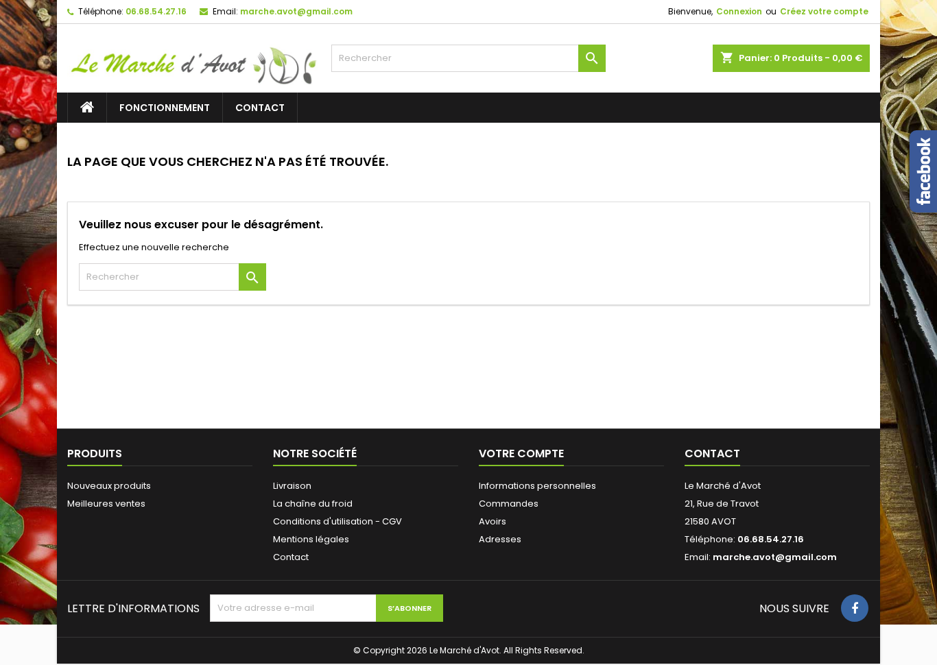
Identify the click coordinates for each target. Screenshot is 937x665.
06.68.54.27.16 (156, 11)
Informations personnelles (537, 485)
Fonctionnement (164, 107)
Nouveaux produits (109, 485)
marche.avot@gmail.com (296, 11)
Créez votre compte (824, 11)
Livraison (292, 485)
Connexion (739, 11)
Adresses (500, 539)
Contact (260, 107)
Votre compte (521, 453)
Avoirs (492, 521)
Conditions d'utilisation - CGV (337, 521)
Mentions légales (311, 539)
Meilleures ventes (106, 503)
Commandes (508, 503)
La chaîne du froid (313, 503)
